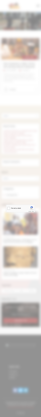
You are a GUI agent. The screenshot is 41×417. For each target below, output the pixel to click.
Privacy (30, 211)
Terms (33, 211)
